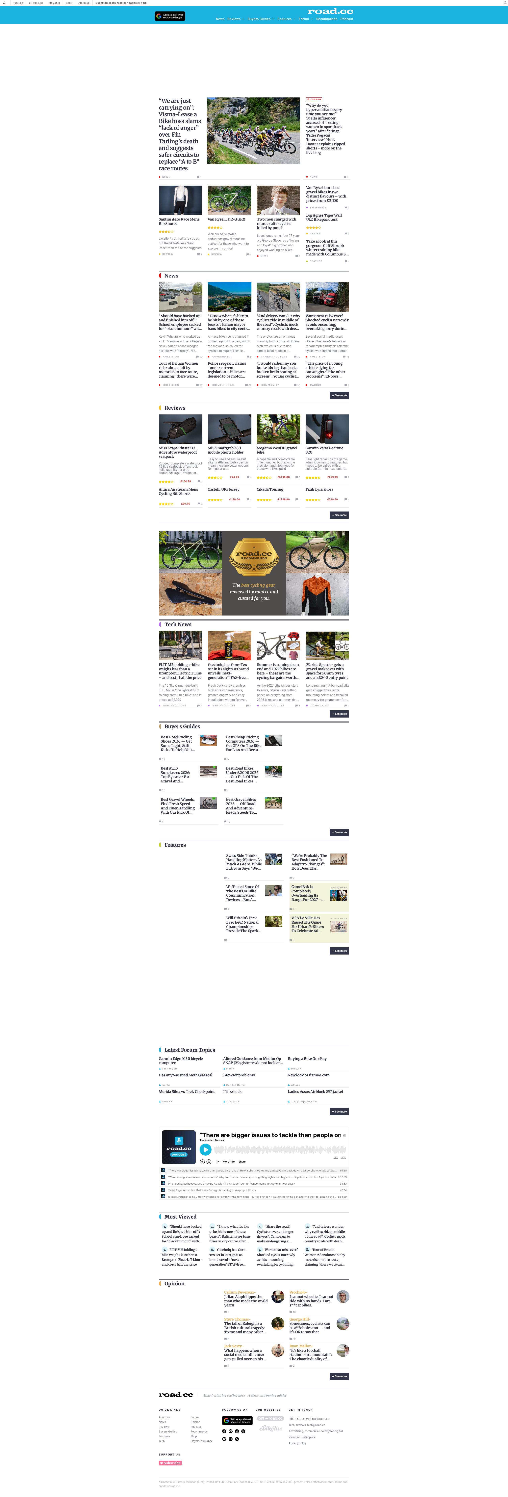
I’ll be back (232, 1091)
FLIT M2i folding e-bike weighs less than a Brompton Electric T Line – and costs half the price (180, 671)
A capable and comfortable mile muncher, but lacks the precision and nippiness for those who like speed (276, 464)
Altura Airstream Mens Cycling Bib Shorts (178, 491)
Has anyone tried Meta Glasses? (186, 1075)
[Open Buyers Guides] (273, 19)
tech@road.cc (316, 1425)
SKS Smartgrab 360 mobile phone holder (225, 450)
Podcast (195, 1426)
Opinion (195, 1422)
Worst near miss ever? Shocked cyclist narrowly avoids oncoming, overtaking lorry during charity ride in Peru (327, 324)
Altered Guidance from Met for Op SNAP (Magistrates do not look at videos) (252, 1062)
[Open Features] (294, 19)
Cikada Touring (270, 489)
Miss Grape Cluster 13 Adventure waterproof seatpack (178, 452)
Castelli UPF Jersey (224, 489)
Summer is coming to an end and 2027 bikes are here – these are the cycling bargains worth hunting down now (278, 673)
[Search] (4, 3)
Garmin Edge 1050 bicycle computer (181, 1060)
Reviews (164, 1426)
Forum (194, 1417)
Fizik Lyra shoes (319, 489)
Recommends (199, 1431)
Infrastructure (273, 356)
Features (164, 1436)
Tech (162, 1441)
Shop (193, 1436)
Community (269, 385)
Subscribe (172, 1463)
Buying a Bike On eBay (307, 1058)
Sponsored (339, 887)
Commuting (319, 705)
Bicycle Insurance (201, 1441)
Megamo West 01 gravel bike (277, 450)
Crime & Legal (223, 385)
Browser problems (239, 1075)
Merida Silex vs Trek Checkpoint (187, 1091)
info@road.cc (320, 1418)
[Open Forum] (311, 19)
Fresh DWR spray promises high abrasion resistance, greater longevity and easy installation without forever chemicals (227, 695)
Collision (170, 356)
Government (221, 356)
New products (174, 705)
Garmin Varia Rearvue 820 (324, 450)
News (162, 1422)
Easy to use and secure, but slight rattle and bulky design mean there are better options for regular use (228, 464)
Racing (315, 385)
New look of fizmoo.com (309, 1075)
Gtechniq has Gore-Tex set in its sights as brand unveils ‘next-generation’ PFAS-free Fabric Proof (228, 673)
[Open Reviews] (243, 19)
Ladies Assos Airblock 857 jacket (315, 1091)
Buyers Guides (168, 1431)
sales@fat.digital (332, 1431)
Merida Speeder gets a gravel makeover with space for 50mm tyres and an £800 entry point (327, 671)
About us (164, 1417)
